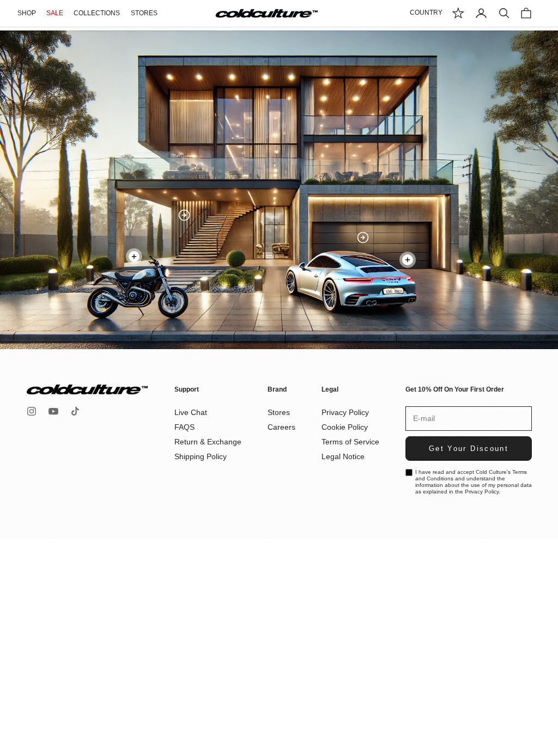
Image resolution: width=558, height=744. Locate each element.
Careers (281, 427)
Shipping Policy (200, 456)
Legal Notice (343, 456)
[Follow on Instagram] (31, 411)
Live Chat (190, 412)
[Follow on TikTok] (75, 411)
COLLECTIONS (97, 13)
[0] (458, 13)
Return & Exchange (207, 441)
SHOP (26, 13)
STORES (144, 13)
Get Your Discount (468, 448)
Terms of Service (350, 441)
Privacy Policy (345, 412)
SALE (54, 13)
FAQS (184, 427)
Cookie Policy (345, 427)
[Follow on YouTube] (53, 411)
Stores (279, 412)
